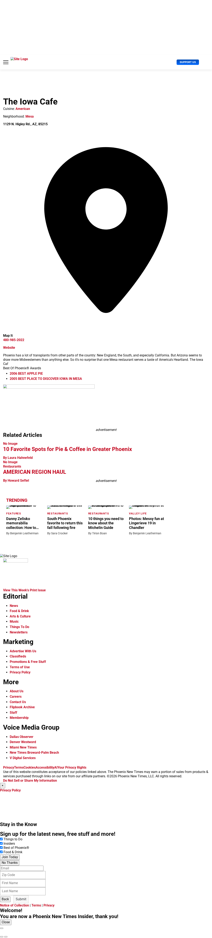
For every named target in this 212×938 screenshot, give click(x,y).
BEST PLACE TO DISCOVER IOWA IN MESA (46, 379)
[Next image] (5, 936)
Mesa (29, 116)
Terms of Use (20, 667)
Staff (13, 712)
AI (56, 767)
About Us (16, 691)
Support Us (188, 62)
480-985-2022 (13, 340)
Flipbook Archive (22, 707)
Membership (19, 718)
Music (14, 621)
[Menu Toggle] (5, 62)
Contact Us (18, 702)
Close (6, 922)
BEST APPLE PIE (26, 373)
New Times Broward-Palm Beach (34, 753)
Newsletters (19, 632)
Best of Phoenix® (16, 848)
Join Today (10, 857)
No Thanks (10, 863)
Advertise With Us (23, 651)
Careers (16, 697)
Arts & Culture (20, 616)
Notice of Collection (14, 905)
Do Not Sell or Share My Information (30, 780)
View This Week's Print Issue (24, 590)
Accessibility (45, 767)
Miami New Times (23, 747)
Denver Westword (23, 742)
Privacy (8, 767)
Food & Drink (19, 611)
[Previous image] (1, 936)
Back (5, 899)
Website (9, 348)
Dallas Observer (21, 737)
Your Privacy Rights (72, 767)
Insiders (9, 844)
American (23, 109)
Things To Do (19, 627)
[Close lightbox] (1, 928)
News (14, 606)
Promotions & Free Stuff (28, 662)
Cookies (30, 767)
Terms (19, 767)
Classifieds (18, 656)
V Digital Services (23, 758)
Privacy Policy (20, 672)
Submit (21, 899)
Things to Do (13, 839)
